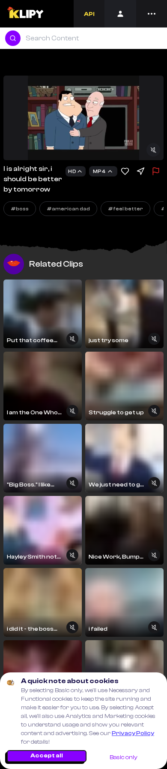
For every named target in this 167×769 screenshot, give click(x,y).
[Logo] (25, 14)
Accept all (46, 755)
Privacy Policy (133, 733)
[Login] (120, 13)
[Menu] (151, 13)
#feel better (125, 209)
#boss (20, 209)
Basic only (123, 757)
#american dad (68, 209)
